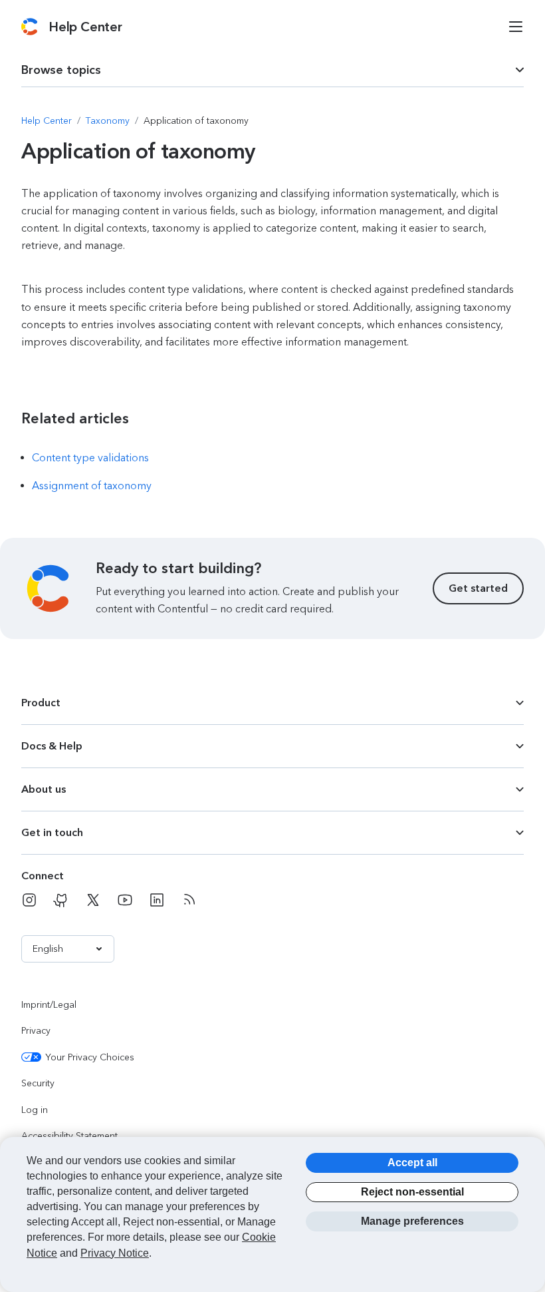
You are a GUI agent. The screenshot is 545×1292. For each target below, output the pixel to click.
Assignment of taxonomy (92, 485)
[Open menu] (516, 27)
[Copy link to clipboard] (66, 418)
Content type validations (90, 457)
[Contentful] (29, 26)
